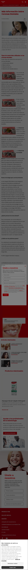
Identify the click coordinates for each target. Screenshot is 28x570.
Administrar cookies (12, 563)
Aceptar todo (12, 567)
